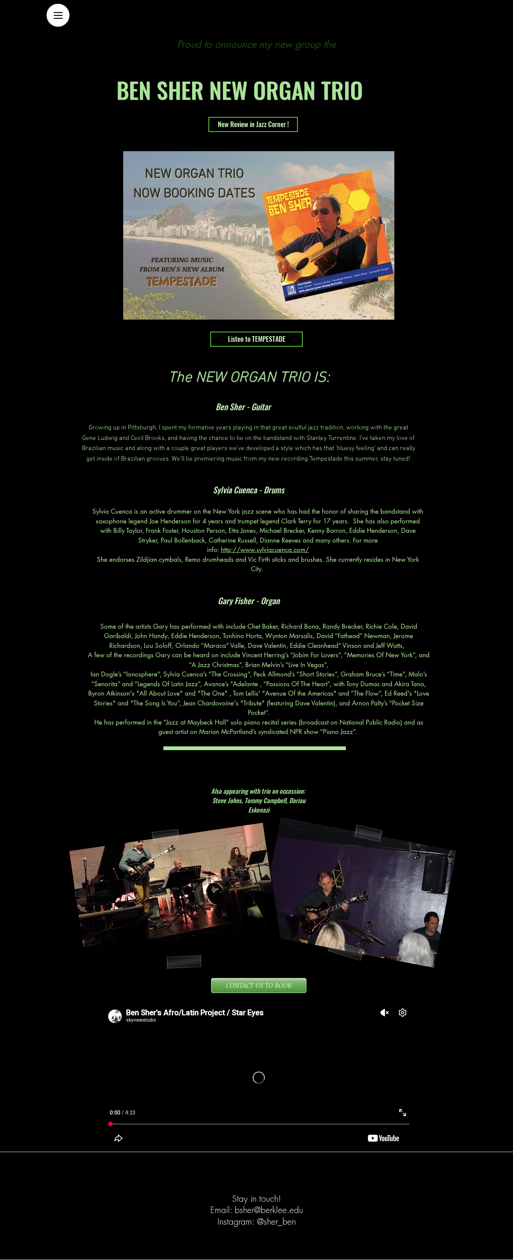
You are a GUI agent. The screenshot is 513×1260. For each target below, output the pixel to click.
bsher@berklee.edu (269, 1210)
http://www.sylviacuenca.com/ (265, 550)
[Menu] (58, 15)
